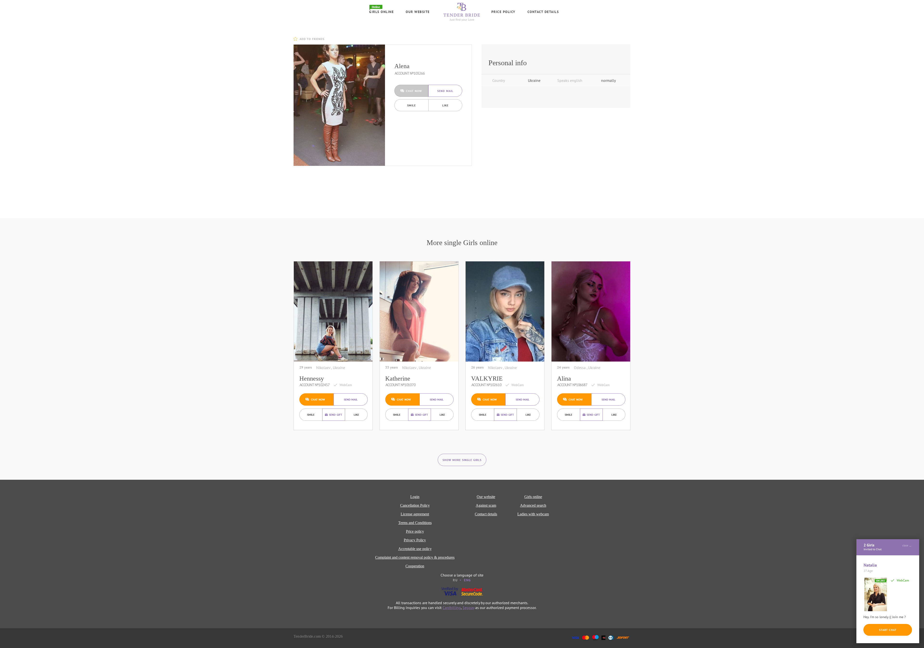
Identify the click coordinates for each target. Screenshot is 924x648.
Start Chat (888, 630)
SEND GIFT (335, 414)
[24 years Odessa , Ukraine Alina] (591, 311)
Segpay (468, 607)
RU (455, 580)
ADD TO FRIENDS (312, 39)
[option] (339, 105)
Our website (418, 12)
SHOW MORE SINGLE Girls (462, 460)
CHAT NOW (414, 91)
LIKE (445, 105)
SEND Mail (445, 91)
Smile (411, 105)
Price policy (503, 12)
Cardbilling (452, 607)
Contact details (543, 12)
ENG (467, 580)
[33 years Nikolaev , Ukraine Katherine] (419, 311)
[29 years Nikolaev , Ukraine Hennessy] (333, 311)
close (905, 545)
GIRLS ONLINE (381, 12)
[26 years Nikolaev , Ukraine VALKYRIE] (505, 311)
